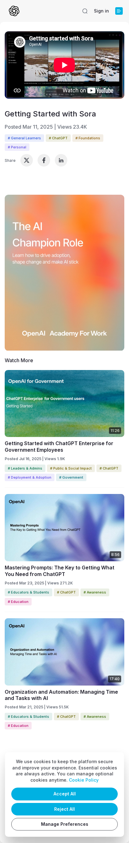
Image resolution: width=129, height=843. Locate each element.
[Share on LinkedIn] (61, 160)
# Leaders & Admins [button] (25, 468)
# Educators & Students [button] (28, 592)
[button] (85, 11)
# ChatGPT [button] (58, 138)
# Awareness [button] (95, 592)
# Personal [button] (17, 147)
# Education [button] (18, 601)
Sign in (101, 10)
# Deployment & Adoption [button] (29, 477)
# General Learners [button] (24, 138)
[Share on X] (26, 160)
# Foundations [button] (87, 138)
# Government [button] (71, 477)
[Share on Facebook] (44, 160)
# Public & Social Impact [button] (71, 468)
